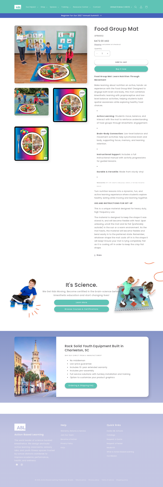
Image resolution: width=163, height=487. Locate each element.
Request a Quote (114, 439)
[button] (31, 7)
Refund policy (81, 480)
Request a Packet (115, 443)
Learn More (81, 302)
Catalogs (111, 435)
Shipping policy (122, 480)
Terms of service (108, 480)
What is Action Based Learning (120, 452)
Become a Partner (69, 439)
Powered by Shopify (66, 480)
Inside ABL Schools (115, 431)
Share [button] (99, 255)
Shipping (97, 44)
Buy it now (121, 69)
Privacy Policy (67, 443)
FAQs (63, 447)
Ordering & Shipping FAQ (80, 385)
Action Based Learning (49, 480)
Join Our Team (67, 435)
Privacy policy (94, 480)
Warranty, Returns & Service (73, 431)
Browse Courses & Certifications (81, 309)
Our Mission (112, 456)
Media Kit (111, 447)
